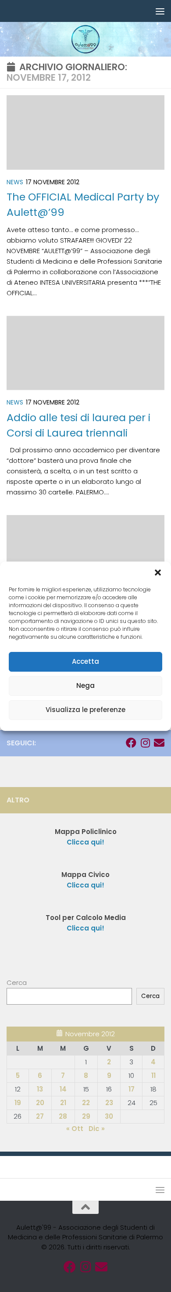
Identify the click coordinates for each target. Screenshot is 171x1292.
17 (131, 1089)
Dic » (97, 1128)
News (15, 182)
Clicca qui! (85, 885)
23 (109, 1102)
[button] (157, 572)
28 (63, 1116)
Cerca (17, 982)
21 (63, 1102)
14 (63, 1089)
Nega (85, 685)
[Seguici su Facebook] (131, 742)
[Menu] (160, 11)
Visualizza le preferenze (85, 709)
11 (153, 1075)
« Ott (74, 1128)
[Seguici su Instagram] (145, 742)
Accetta (85, 661)
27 (40, 1116)
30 (109, 1116)
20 (40, 1102)
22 (86, 1102)
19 (17, 1102)
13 (40, 1089)
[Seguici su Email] (159, 742)
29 (86, 1116)
